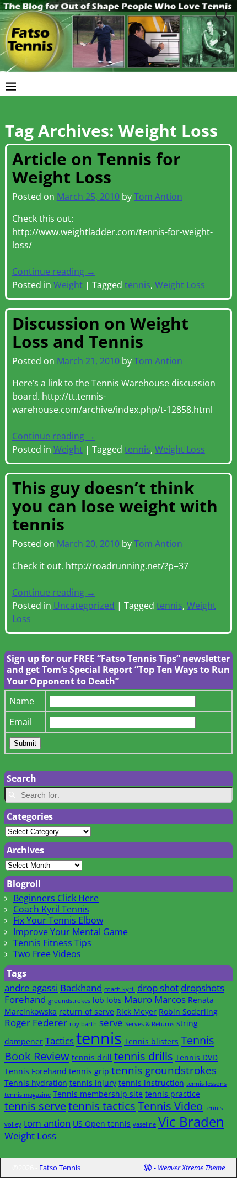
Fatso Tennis (59, 1167)
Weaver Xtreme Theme (191, 1167)
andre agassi (31, 987)
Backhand (81, 987)
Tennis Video (170, 1105)
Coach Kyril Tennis (51, 909)
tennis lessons (206, 1083)
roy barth (83, 1024)
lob (98, 1000)
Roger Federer (35, 1022)
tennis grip (89, 1071)
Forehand (25, 999)
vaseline (144, 1124)
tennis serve (35, 1105)
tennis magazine (27, 1095)
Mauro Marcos (155, 999)
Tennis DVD (196, 1057)
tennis (137, 285)
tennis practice (172, 1094)
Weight (68, 285)
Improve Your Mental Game (70, 932)
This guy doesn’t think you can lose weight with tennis (115, 505)
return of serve (86, 1011)
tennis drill (92, 1057)
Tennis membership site (98, 1094)
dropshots (202, 987)
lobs (114, 1000)
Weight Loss (180, 285)
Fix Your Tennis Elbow (58, 920)
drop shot (158, 987)
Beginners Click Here (56, 898)
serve (111, 1022)
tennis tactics (102, 1105)
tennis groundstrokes (164, 1070)
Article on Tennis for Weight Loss (96, 167)
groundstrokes (69, 1001)
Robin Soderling (188, 1011)
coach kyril (119, 989)
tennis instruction (151, 1083)
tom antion (47, 1123)
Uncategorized (84, 605)
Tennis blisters (151, 1041)
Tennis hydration (35, 1083)
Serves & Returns (149, 1024)
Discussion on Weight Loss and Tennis (100, 332)
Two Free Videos (47, 954)
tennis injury (92, 1083)
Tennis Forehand (35, 1071)
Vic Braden (191, 1122)
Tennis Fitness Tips (52, 943)
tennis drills (143, 1056)
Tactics (59, 1040)
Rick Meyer (136, 1011)
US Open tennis (102, 1123)
